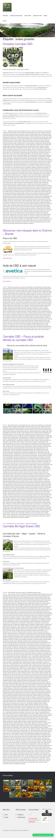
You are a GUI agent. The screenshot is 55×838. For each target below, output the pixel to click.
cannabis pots (14, 622)
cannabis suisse (6, 146)
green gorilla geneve (43, 182)
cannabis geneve (21, 143)
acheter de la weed (47, 135)
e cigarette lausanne (31, 668)
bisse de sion (12, 140)
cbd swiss (34, 167)
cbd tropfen (45, 167)
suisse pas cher (22, 218)
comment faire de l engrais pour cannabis (29, 171)
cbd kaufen (30, 639)
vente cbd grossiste (16, 221)
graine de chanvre (22, 683)
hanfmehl (15, 704)
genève (23, 181)
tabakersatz (31, 756)
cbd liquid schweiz (27, 641)
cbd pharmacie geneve (8, 161)
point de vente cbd (44, 211)
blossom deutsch (28, 610)
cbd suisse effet (16, 164)
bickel (39, 607)
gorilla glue (10, 681)
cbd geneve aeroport (32, 150)
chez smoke (24, 659)
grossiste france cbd (22, 194)
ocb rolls (38, 730)
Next (53, 30)
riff (6, 742)
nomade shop (16, 730)
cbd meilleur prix (17, 159)
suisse (44, 215)
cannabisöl (30, 146)
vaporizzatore (42, 757)
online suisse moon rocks (16, 211)
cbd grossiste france (41, 447)
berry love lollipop (34, 138)
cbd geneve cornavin (42, 150)
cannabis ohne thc (45, 621)
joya (36, 712)
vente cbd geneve (7, 221)
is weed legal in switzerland (11, 712)
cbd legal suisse (41, 156)
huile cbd (25, 199)
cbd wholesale (6, 170)
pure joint (9, 740)
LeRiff (6, 814)
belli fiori (36, 606)
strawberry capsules (21, 751)
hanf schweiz (30, 703)
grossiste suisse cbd (47, 196)
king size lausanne (23, 713)
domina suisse (38, 666)
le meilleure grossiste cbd (26, 205)
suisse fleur (37, 217)
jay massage (21, 712)
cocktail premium (39, 660)
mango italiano (12, 724)
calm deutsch (6, 616)
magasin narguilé (27, 722)
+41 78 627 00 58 (33, 818)
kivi (29, 713)
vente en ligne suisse (15, 762)
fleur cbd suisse (13, 177)
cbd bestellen (19, 147)
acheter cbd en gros (35, 134)
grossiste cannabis (7, 184)
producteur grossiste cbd (16, 326)
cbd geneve (24, 150)
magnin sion (33, 208)
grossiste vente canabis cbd (9, 197)
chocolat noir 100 (11, 660)
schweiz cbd (38, 214)
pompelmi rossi (6, 737)
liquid (4, 206)
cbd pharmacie (48, 159)
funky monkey (17, 181)
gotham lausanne (17, 681)
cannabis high (18, 619)
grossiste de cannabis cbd (40, 190)
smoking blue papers (15, 750)
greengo (45, 684)
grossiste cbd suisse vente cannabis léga (21, 314)
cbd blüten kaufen (42, 441)
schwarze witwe (32, 743)
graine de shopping (27, 182)
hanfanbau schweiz (37, 703)
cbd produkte (31, 645)
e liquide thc (24, 174)
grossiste (34, 686)
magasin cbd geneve (25, 208)
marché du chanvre (43, 724)
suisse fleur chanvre (45, 217)
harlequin (5, 199)
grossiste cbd (30, 184)
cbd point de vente (18, 161)
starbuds (48, 750)
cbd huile (10, 639)
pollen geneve (33, 736)
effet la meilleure (37, 174)
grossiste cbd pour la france (28, 187)
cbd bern (8, 627)
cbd (35, 146)
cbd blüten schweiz (33, 628)
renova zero (30, 740)
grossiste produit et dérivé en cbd (33, 196)
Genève (24, 592)
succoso (36, 751)
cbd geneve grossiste (25, 152)
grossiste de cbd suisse (19, 191)
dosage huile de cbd (23, 173)
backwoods (27, 138)
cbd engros (28, 149)
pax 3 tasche (21, 734)
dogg (30, 666)
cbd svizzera (28, 167)
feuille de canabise (41, 176)
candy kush (18, 616)
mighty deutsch (26, 727)
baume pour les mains (29, 606)
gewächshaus (46, 678)
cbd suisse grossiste (34, 164)
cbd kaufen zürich (47, 639)
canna (15, 141)
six (28, 215)
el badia (19, 671)
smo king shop (45, 748)
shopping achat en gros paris (16, 215)
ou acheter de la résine (27, 211)
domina (33, 666)
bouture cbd (40, 140)
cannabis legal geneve (20, 144)
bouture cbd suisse (19, 615)
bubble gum (41, 615)
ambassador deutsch (22, 603)
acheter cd (26, 135)
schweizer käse (18, 745)
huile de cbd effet (45, 200)
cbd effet (18, 630)
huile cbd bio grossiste (32, 199)
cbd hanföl (20, 156)
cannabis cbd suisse (45, 141)
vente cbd (39, 220)
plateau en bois (13, 736)
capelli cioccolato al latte (8, 625)
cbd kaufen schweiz (37, 639)
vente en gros (47, 221)
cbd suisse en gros (24, 164)
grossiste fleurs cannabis (11, 194)
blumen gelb (46, 610)
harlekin (26, 704)
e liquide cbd (8, 174)
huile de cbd (10, 200)
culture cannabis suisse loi (26, 665)
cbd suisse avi (41, 162)
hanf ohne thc (23, 703)
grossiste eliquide (20, 193)
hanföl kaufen (46, 197)
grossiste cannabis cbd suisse (19, 184)
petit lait (49, 734)
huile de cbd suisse (34, 202)
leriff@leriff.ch (32, 822)
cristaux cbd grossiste (46, 303)
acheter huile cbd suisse (35, 137)
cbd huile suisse (27, 156)
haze (42, 704)
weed (28, 762)
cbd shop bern (15, 647)
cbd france (8, 150)
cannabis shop (47, 144)
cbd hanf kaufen (38, 638)
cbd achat (27, 625)
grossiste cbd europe (42, 478)
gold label (38, 680)
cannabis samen (22, 622)
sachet (38, 742)
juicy (38, 712)
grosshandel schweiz (16, 686)
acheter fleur (13, 137)
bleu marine (21, 610)
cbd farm (33, 149)
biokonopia (5, 140)
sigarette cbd (30, 747)
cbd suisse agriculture (33, 162)
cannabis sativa (29, 622)
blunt (18, 612)
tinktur (49, 756)
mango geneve (47, 722)
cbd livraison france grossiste (20, 158)
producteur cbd (38, 212)
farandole (37, 672)
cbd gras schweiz (29, 635)
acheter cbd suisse (19, 135)
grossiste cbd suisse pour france (33, 188)
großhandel (8, 686)
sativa (42, 742)
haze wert (45, 704)
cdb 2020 (42, 656)
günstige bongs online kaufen (34, 701)
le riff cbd (35, 205)
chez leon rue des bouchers (45, 170)
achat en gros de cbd (14, 134)
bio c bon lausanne (45, 607)
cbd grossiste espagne (37, 153)
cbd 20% (42, 146)
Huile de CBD (27, 15)
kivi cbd (47, 203)
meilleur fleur (12, 209)
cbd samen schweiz (45, 645)
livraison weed (13, 208)
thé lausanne (44, 756)
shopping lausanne (12, 747)
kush (51, 203)
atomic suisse (13, 138)
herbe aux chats (18, 199)
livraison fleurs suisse (41, 206)
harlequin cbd (11, 199)
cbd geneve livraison (44, 152)
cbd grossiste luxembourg (45, 155)
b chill (22, 138)
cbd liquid (20, 641)
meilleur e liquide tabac (35, 725)
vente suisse (24, 762)
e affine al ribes (22, 668)
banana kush (12, 606)
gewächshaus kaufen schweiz (10, 680)
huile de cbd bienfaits (27, 200)
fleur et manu (21, 675)
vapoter (13, 220)
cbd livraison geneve (32, 158)
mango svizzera (34, 724)
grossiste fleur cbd (20, 318)
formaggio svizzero (11, 677)
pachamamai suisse (38, 733)
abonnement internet (12, 131)
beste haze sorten (11, 607)
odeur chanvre (6, 211)
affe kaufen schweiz (43, 601)
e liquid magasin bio (45, 668)
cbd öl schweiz (41, 159)
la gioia (15, 715)
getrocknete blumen (37, 678)
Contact (5, 21)
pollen (4, 212)
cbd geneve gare (16, 152)
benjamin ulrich (42, 606)
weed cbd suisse (19, 223)
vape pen (18, 757)
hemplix (4, 706)
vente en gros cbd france (8, 223)
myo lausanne (31, 728)
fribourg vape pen (10, 181)
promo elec (28, 739)
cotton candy (6, 663)
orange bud (36, 731)
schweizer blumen (11, 745)
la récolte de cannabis (23, 715)
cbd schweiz (26, 161)
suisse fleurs (6, 754)
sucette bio (41, 751)
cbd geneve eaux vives (12, 633)
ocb (45, 209)
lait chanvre (44, 715)
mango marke (27, 724)
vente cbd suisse (25, 221)
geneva (20, 592)
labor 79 (30, 715)
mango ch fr (40, 722)
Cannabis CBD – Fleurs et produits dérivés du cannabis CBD (23, 338)
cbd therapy (39, 167)
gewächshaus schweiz (22, 680)
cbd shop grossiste (42, 161)
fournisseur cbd (17, 179)
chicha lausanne (31, 659)
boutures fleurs (9, 141)
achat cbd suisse (21, 132)
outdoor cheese (23, 733)
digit (13, 666)
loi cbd (18, 208)
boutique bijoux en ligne (31, 140)
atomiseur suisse (36, 604)
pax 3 (10, 734)
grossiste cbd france (11, 185)
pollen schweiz (40, 736)
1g (20, 594)
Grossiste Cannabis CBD (16, 15)
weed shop (25, 223)
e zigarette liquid (41, 669)
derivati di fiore (36, 665)
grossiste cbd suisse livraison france (16, 188)
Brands (45, 15)
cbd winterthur (17, 656)
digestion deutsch (7, 666)
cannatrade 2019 (48, 624)
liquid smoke (40, 718)
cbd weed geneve (46, 168)
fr (47, 677)
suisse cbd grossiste (29, 217)
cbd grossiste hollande (22, 155)
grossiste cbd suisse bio (22, 312)
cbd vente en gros (15, 168)
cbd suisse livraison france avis (21, 165)
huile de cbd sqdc (25, 202)
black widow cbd (26, 609)
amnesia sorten (38, 603)
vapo (22, 757)
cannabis (19, 141)
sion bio (26, 215)
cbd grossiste (17, 153)
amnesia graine (45, 137)
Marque (35, 592)
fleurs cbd (41, 177)
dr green (30, 173)
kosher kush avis (44, 713)
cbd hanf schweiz (47, 638)
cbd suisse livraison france (9, 302)
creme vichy (42, 171)
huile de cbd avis (18, 200)
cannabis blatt (46, 616)
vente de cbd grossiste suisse (36, 221)
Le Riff (27, 592)
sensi (24, 745)
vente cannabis (18, 220)
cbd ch (4, 630)
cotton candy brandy (14, 663)
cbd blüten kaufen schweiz (22, 628)
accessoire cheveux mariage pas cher (40, 594)
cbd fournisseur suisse (43, 443)
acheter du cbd (6, 137)
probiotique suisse (37, 737)
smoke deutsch (6, 750)
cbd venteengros (20, 523)
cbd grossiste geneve (11, 155)
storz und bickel (12, 751)
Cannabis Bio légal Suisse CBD (21, 526)
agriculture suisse (7, 603)
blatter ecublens (14, 610)
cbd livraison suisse (42, 158)
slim (40, 748)
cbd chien (9, 630)
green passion (39, 684)
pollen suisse (9, 212)
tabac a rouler (25, 756)
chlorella (44, 659)
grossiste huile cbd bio (32, 194)
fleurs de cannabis (34, 675)
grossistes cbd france (29, 197)
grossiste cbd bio (38, 184)
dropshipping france (37, 173)
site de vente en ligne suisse (13, 748)
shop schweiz (6, 215)
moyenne (23, 728)
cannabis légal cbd (46, 143)
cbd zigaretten (24, 656)
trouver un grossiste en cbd (45, 218)
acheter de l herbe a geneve (36, 135)
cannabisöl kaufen (39, 624)
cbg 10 (29, 656)
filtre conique (12, 674)
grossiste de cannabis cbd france (25, 315)
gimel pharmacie (34, 181)
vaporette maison (7, 220)
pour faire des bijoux (30, 212)
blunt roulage (18, 140)
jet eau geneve (20, 203)
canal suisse (12, 616)
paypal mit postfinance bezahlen (32, 734)
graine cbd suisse (47, 475)
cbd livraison (10, 158)
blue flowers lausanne (38, 610)
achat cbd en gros (40, 131)
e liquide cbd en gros (16, 174)
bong (7, 613)
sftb (27, 745)
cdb (11, 170)
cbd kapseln (24, 639)
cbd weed (44, 654)
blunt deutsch (23, 612)
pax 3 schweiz (15, 734)
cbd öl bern (23, 644)
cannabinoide (34, 616)
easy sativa (48, 669)
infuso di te (13, 203)
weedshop (31, 223)
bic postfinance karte (32, 607)
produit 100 (17, 739)
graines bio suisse (41, 683)
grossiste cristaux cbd (28, 190)
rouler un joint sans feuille (23, 214)
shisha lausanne (32, 745)
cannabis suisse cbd (15, 146)
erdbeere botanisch (26, 672)
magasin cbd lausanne (32, 721)
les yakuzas (17, 718)
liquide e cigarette (10, 206)
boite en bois (46, 612)
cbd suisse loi (32, 165)
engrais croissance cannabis (36, 305)
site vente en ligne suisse (26, 748)
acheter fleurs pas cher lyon (23, 137)
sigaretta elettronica (22, 747)
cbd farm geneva (40, 149)
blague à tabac (44, 609)
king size (17, 713)
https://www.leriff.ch (7, 258)
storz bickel (5, 751)
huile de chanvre (6, 203)
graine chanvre (9, 182)
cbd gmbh (22, 635)
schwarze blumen (25, 743)
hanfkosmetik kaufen (7, 704)
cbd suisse (16, 162)
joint (33, 712)
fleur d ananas (39, 674)
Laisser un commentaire (31, 523)
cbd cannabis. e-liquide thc (13, 149)
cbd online (36, 644)
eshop (35, 176)
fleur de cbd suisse (34, 177)
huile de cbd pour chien (15, 202)
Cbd (17, 592)
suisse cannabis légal (19, 217)
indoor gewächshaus (43, 710)
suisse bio (10, 217)
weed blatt (32, 762)
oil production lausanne (15, 731)
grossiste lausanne (7, 196)
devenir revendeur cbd (13, 173)
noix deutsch (10, 730)
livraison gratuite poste (44, 719)
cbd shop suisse (6, 300)
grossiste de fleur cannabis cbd (33, 191)
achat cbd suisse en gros (31, 132)
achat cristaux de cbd (43, 132)
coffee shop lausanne (17, 662)
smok (50, 748)
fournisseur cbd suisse (27, 179)
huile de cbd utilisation (44, 202)
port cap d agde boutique (19, 212)
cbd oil (23, 159)
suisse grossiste (6, 218)
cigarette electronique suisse (22, 660)
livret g (11, 721)
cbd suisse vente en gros (19, 167)
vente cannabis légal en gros (29, 220)
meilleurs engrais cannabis (22, 209)
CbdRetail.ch (20, 814)
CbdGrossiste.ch (21, 817)
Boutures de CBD (37, 15)
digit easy (16, 666)
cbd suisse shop (39, 165)
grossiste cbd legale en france (14, 187)
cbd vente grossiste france (35, 168)
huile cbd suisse (42, 199)
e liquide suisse (27, 669)
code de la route (6, 171)
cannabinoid (28, 616)
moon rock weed (16, 728)
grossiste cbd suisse (40, 187)
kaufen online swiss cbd (39, 203)
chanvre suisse (24, 657)
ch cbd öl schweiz (16, 170)
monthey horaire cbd (33, 209)
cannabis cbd (25, 141)
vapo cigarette (27, 757)
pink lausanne (6, 736)
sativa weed (11, 743)
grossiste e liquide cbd (10, 193)
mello (21, 727)
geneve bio (27, 181)
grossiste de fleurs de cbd (18, 317)
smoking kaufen (24, 750)
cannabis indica (25, 619)
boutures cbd (27, 615)
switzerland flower (17, 756)
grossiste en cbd (29, 193)
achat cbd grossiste (12, 132)
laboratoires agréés (15, 205)
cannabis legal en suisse (8, 144)
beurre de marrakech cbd (45, 138)
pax (7, 734)
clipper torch (32, 660)
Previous (2, 30)
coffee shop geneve (15, 171)
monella (40, 727)
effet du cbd (30, 174)
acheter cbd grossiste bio (9, 135)
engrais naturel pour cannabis (26, 176)
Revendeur (5, 15)
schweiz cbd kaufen (46, 214)
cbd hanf (15, 156)
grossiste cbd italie (38, 689)
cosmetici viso (45, 662)
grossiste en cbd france (38, 193)
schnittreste (17, 743)
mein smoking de (15, 727)
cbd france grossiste (16, 150)
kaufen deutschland (28, 203)
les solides (11, 718)
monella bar (45, 727)
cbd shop (9, 647)
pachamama (30, 733)
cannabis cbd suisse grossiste (10, 143)
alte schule (14, 603)
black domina (18, 609)
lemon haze (32, 716)
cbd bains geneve (12, 147)
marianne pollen (6, 725)
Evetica (6, 817)
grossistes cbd (19, 197)
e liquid (38, 668)
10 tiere (18, 594)
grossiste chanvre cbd (18, 190)
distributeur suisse (23, 666)
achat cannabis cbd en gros (24, 131)
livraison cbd (22, 206)
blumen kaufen (6, 612)
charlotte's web (34, 170)
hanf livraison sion (38, 197)
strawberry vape (39, 215)
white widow (22, 763)
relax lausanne (24, 740)
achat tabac (21, 134)
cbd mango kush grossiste (27, 299)
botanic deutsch (19, 613)
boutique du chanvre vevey (41, 613)
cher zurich (5, 659)
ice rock (32, 710)
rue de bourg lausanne (31, 742)
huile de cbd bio (36, 200)
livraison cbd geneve (30, 206)
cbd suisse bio (8, 164)
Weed (39, 592)
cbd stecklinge (9, 162)
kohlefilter (37, 713)
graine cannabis (42, 181)
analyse (44, 603)
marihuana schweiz (15, 725)
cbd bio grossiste (27, 147)
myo (27, 728)
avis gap (19, 138)
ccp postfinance (35, 656)
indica (36, 710)
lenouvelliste (46, 205)
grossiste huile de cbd (43, 194)
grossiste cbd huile (31, 185)
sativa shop (32, 214)
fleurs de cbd (11, 179)
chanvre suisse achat (26, 170)
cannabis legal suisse (31, 144)
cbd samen (37, 645)
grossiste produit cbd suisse (18, 196)
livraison (17, 206)
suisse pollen (29, 218)
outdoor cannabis (15, 733)
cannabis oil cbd (40, 144)
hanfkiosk (45, 703)
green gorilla (35, 182)
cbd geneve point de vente (13, 635)
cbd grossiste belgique (25, 153)
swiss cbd (45, 754)
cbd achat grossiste (44, 440)
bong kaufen (12, 613)
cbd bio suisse (35, 147)
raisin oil (13, 740)
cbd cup (13, 630)
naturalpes (41, 209)
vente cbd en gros (46, 220)
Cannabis (13, 592)
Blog (9, 592)
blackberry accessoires (35, 609)
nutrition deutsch (24, 730)
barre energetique (19, 606)
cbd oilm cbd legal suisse (31, 159)
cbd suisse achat (23, 162)
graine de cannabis (18, 182)
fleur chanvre (20, 177)
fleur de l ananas (13, 675)
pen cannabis (36, 211)
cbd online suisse (43, 644)
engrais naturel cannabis (13, 176)
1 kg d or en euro (12, 594)
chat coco (48, 657)
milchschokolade (34, 727)
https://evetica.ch (7, 281)
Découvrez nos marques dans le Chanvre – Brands (27, 232)
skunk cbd (32, 215)
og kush (7, 731)
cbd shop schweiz (41, 647)
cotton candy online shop (25, 663)
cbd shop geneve (33, 161)
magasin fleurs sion (18, 722)
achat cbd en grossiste (27, 287)
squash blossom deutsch (40, 750)
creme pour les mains (37, 663)
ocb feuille (48, 209)
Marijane (32, 592)
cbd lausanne (34, 156)
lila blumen (23, 718)
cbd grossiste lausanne (33, 155)
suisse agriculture (44, 509)
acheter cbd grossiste (46, 134)
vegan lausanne (6, 759)
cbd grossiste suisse (7, 156)
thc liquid (39, 756)
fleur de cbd (26, 177)
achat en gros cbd (35, 597)
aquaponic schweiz (10, 604)
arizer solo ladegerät (19, 604)
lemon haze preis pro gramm (41, 716)
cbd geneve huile (34, 152)
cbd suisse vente (9, 167)
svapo (41, 754)
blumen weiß (13, 612)
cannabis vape (24, 146)
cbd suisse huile (43, 164)
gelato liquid (24, 678)
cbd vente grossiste (24, 168)
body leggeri (39, 612)
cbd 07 (37, 146)
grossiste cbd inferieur (41, 185)
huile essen (13, 710)
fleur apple (18, 674)
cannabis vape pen (24, 624)
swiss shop (35, 218)
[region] (27, 30)
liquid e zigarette (33, 718)
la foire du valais (6, 205)
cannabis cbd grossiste (34, 141)
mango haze (5, 724)
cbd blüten (41, 147)
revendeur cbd (13, 214)
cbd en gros (22, 149)
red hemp (18, 740)
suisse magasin (14, 218)
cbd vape (8, 168)
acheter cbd (27, 134)
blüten (23, 140)
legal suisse (40, 205)
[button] (43, 835)
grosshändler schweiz (26, 686)
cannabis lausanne (30, 143)
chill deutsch (39, 659)
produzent (23, 739)
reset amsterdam (38, 740)
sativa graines (47, 742)
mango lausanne (20, 724)
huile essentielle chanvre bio (23, 710)
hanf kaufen (44, 701)
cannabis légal (38, 143)
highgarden (17, 706)
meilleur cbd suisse (41, 208)
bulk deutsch (47, 615)
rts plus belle (23, 742)
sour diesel (31, 750)
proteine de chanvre (36, 739)
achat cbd (33, 131)
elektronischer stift (25, 671)
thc (35, 756)
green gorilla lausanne (30, 684)
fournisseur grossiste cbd (39, 179)
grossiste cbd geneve (21, 185)
